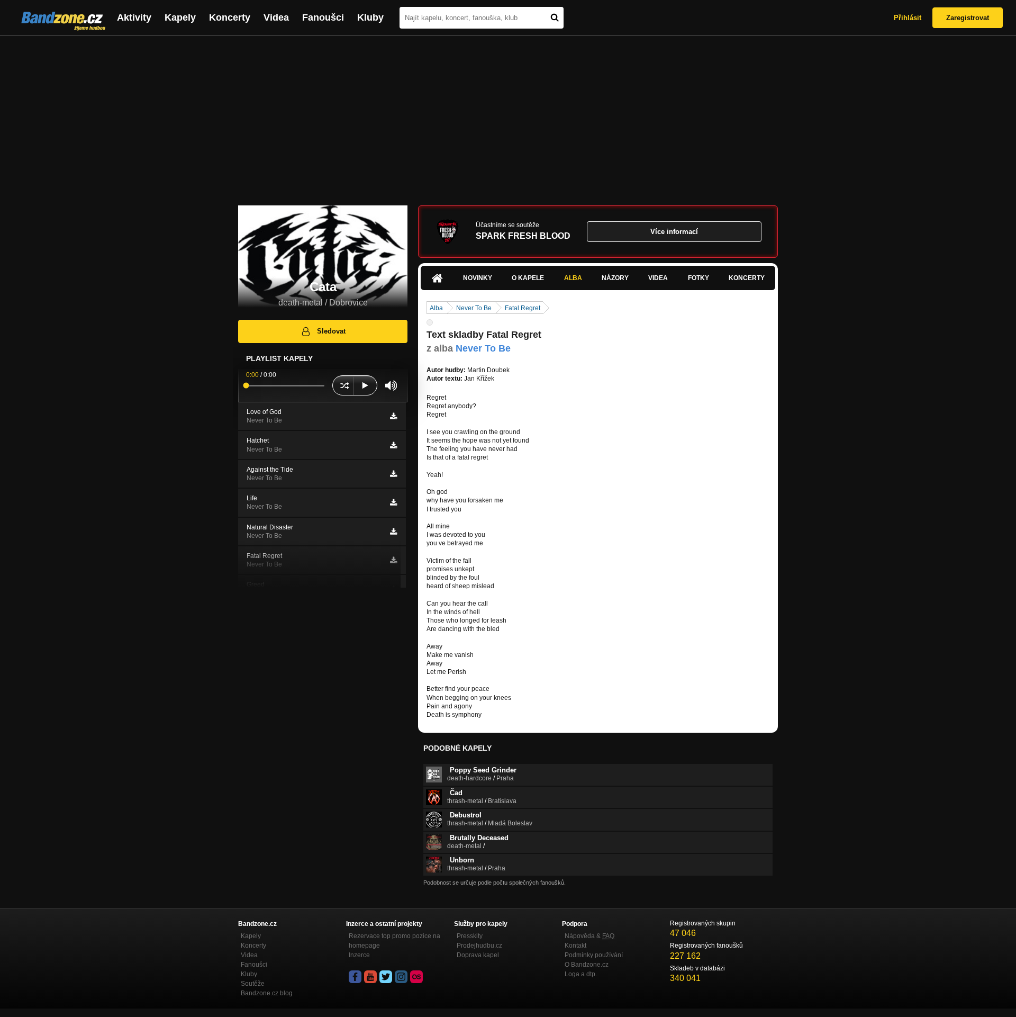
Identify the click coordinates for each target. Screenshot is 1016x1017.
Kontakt (575, 945)
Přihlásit (907, 18)
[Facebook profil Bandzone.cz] (355, 976)
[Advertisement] (508, 115)
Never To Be (474, 308)
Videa (276, 17)
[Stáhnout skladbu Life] (393, 502)
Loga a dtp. (581, 974)
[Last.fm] (416, 976)
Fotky (698, 278)
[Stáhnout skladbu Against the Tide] (393, 474)
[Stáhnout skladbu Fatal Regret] (393, 560)
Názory (615, 278)
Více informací (674, 232)
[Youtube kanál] (370, 976)
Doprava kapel (478, 955)
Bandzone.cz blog (267, 993)
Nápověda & (589, 936)
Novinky (477, 278)
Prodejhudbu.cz (479, 945)
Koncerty (229, 17)
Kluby (370, 17)
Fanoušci (323, 17)
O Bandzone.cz (587, 964)
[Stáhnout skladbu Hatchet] (393, 445)
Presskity (470, 936)
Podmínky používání (594, 955)
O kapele (528, 278)
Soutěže (253, 983)
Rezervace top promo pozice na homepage (394, 940)
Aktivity (134, 17)
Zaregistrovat (967, 18)
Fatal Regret (522, 308)
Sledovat (331, 331)
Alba (573, 278)
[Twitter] (385, 976)
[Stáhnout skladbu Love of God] (393, 416)
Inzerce (359, 955)
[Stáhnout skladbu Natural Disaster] (393, 531)
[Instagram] (401, 976)
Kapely (180, 17)
